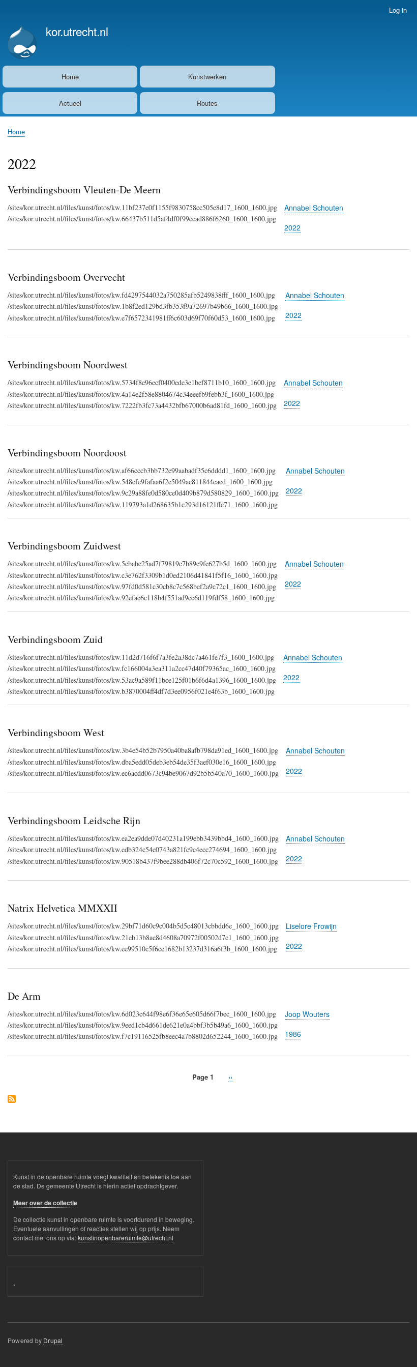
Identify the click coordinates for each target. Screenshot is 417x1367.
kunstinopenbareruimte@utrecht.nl (125, 1237)
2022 (292, 227)
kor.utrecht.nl (77, 31)
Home (70, 76)
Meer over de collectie (45, 1203)
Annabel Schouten (313, 207)
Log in (398, 10)
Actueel (70, 103)
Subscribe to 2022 (12, 1099)
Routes (207, 103)
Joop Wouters (307, 1014)
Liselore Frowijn (311, 926)
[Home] (22, 43)
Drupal (53, 1340)
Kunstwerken (207, 76)
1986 (293, 1034)
